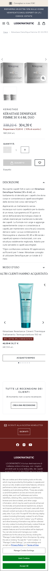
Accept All (24, 566)
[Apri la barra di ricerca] (8, 23)
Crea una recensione (24, 405)
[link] (39, 23)
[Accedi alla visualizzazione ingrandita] (43, 78)
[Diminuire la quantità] (7, 150)
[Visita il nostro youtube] (30, 445)
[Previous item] (5, 322)
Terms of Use (33, 545)
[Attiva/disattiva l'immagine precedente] (2, 59)
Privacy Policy (17, 545)
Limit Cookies (24, 558)
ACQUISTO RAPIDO (26, 358)
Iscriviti (24, 431)
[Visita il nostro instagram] (24, 445)
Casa (5, 32)
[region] (24, 521)
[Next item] (43, 322)
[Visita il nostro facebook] (17, 445)
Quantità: (9, 144)
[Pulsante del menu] (3, 23)
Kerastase (10, 109)
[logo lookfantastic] (24, 23)
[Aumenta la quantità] (25, 150)
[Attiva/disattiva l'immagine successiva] (46, 59)
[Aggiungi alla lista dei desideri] (40, 162)
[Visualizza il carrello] (44, 23)
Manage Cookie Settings (24, 551)
